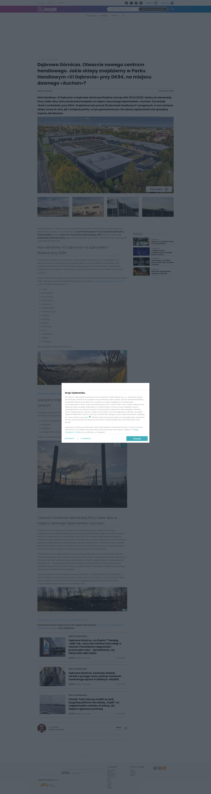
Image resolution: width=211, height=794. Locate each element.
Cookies (78, 432)
